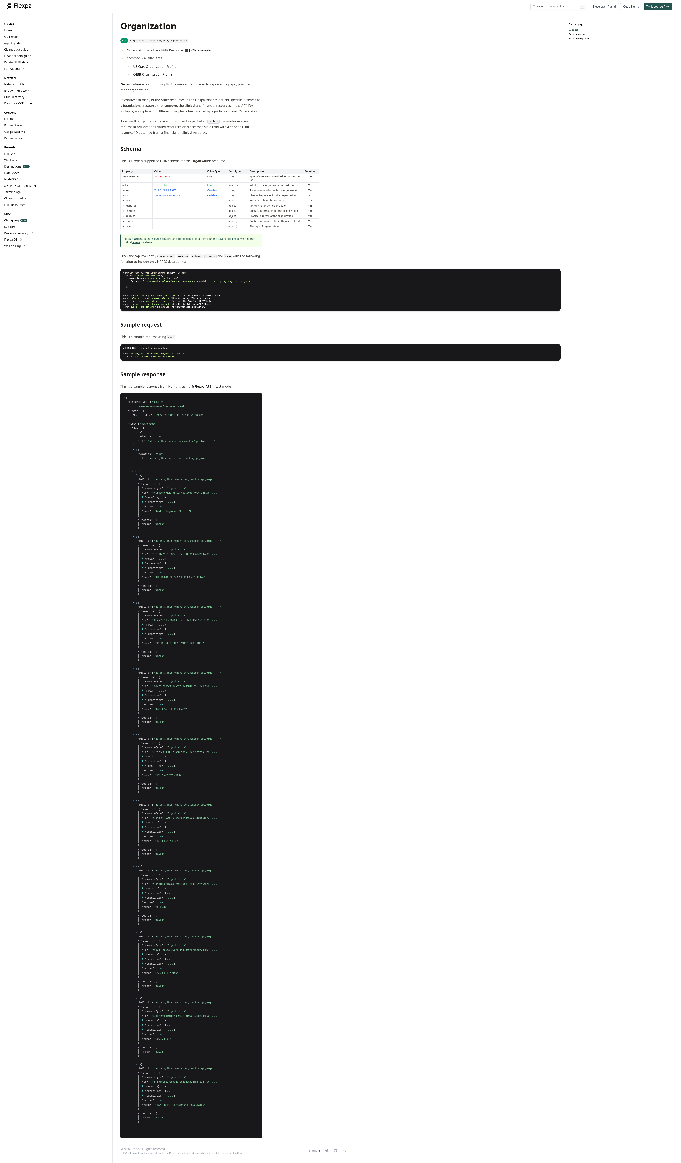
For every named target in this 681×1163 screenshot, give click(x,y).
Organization (136, 50)
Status (313, 1151)
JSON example (200, 50)
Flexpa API (202, 386)
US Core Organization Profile (154, 66)
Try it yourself (655, 7)
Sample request (578, 34)
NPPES (136, 242)
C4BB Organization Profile (152, 74)
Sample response (579, 38)
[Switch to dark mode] (344, 1150)
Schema (573, 30)
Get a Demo (631, 7)
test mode (223, 386)
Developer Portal (604, 7)
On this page (576, 24)
